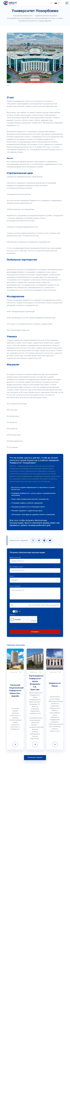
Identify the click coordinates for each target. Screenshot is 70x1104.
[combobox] (35, 580)
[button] (58, 3)
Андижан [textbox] (15, 580)
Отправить (35, 632)
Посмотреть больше (35, 757)
